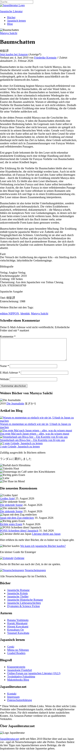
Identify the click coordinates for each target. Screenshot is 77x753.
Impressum (13, 696)
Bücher (11, 17)
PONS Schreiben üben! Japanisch (19, 530)
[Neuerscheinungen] (12, 570)
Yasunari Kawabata (18, 632)
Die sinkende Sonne (11, 504)
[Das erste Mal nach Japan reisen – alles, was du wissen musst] (36, 430)
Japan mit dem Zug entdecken (17, 517)
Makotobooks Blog (18, 679)
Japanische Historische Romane (25, 599)
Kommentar (8, 336)
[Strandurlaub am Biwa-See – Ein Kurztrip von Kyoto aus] (34, 436)
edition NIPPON (9, 313)
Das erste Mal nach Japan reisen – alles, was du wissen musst (34, 433)
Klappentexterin (16, 666)
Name (4, 365)
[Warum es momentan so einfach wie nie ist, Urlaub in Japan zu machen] (38, 420)
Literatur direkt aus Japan (46, 533)
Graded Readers (16, 653)
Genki (10, 646)
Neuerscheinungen (35, 570)
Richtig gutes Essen (11, 524)
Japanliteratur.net (9, 738)
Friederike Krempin (45, 57)
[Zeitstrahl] (6, 558)
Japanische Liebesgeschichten (24, 602)
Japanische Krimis (17, 593)
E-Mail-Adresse (10, 372)
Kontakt (11, 693)
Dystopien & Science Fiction (23, 606)
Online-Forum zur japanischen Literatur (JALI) (33, 673)
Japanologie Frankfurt (19, 670)
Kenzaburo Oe (15, 629)
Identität (25, 313)
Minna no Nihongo (18, 649)
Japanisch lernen (16, 20)
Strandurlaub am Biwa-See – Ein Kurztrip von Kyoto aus (32, 440)
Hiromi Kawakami (17, 626)
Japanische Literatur (11, 11)
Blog (10, 23)
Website (4, 379)
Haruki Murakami (17, 623)
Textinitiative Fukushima (21, 676)
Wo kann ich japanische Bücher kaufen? (43, 545)
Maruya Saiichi (39, 313)
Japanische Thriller (17, 596)
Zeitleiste (19, 558)
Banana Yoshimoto (17, 620)
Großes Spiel (7, 498)
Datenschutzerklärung (19, 700)
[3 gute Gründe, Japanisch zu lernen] (21, 443)
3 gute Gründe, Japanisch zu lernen (20, 446)
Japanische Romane (18, 590)
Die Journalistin (15, 403)
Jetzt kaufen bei (14, 54)
